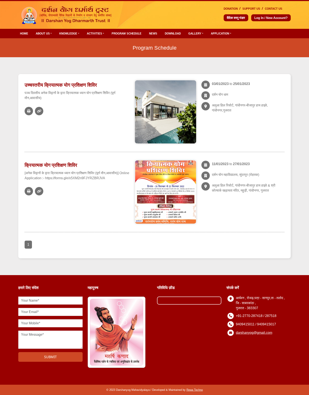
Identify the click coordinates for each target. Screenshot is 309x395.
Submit (50, 357)
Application (220, 33)
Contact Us (273, 8)
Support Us (251, 8)
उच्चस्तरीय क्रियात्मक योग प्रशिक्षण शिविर (61, 85)
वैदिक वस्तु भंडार (236, 18)
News (153, 33)
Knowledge (68, 33)
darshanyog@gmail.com (254, 332)
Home (24, 33)
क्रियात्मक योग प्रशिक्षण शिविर (51, 165)
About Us (43, 33)
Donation (231, 8)
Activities (94, 33)
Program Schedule (126, 33)
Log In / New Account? (271, 18)
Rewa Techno (194, 389)
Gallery (194, 33)
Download (173, 33)
